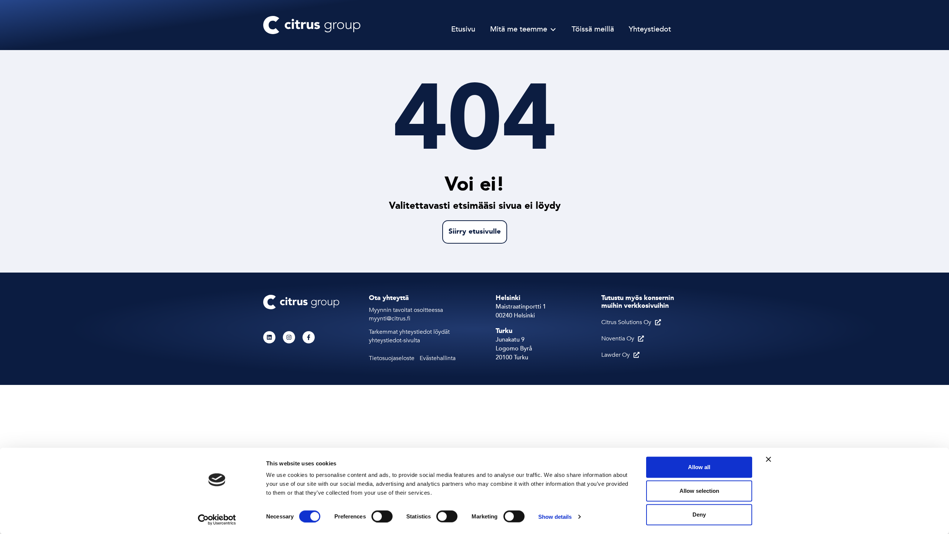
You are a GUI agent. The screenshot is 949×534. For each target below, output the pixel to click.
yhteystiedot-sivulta (394, 340)
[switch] (382, 516)
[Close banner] (768, 459)
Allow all (699, 467)
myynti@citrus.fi (390, 318)
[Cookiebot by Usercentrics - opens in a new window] (217, 519)
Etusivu (463, 29)
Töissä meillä (593, 29)
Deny (699, 514)
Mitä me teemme (518, 29)
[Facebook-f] (308, 337)
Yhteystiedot (650, 29)
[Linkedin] (269, 337)
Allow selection (699, 491)
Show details (555, 516)
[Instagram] (289, 337)
